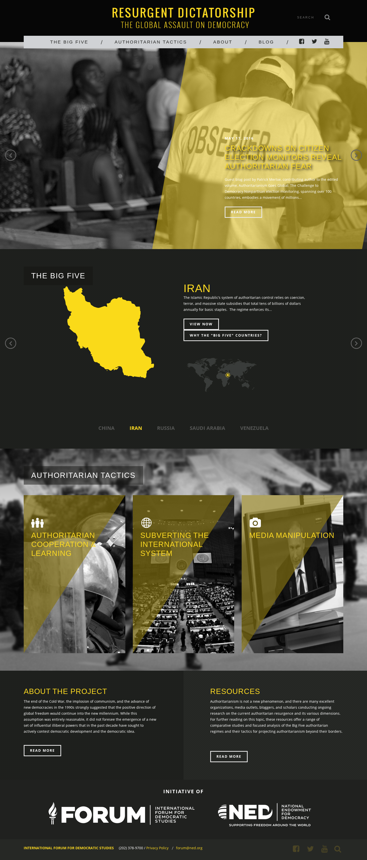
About (222, 42)
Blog (266, 42)
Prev (10, 155)
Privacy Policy (157, 847)
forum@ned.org (189, 847)
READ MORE (243, 212)
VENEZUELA (254, 428)
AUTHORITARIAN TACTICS (151, 42)
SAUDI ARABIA (207, 428)
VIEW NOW (201, 324)
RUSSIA (166, 428)
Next (356, 155)
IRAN (136, 428)
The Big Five (69, 42)
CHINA (106, 428)
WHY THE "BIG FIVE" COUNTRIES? (226, 335)
